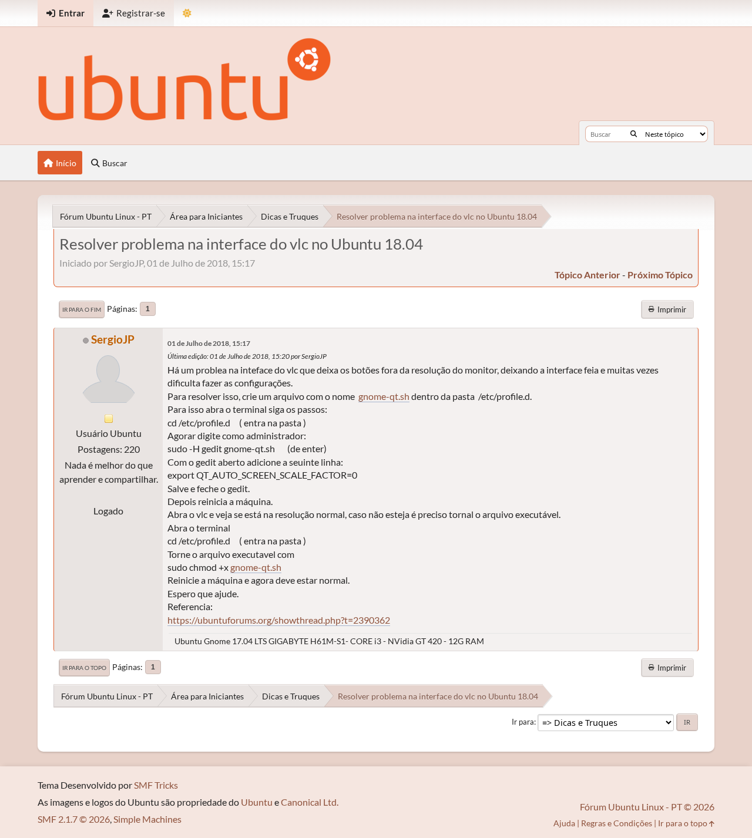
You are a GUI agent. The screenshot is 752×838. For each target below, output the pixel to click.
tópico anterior (587, 274)
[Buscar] (634, 134)
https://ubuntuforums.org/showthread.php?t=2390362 (278, 619)
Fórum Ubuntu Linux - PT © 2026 (647, 806)
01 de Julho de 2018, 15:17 (208, 343)
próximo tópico (660, 274)
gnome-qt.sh (383, 396)
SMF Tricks (156, 784)
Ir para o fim (81, 309)
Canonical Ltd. (309, 801)
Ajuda (564, 823)
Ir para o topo (84, 667)
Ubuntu (257, 801)
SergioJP (113, 339)
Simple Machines (147, 818)
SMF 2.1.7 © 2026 (74, 818)
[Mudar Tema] (187, 13)
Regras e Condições (616, 823)
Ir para (523, 721)
